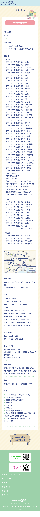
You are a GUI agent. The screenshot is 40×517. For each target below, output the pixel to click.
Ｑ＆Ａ (6, 495)
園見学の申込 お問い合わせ (20, 438)
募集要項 (7, 491)
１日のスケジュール (10, 479)
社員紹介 (7, 487)
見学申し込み (8, 483)
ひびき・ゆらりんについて (12, 475)
